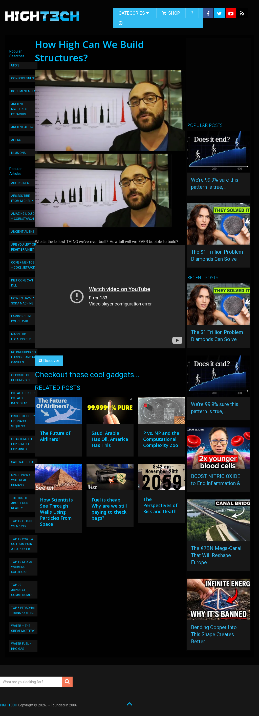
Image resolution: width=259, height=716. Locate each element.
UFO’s (15, 65)
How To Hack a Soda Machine (22, 301)
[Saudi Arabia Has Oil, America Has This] (110, 411)
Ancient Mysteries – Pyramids (20, 109)
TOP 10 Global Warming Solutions (22, 567)
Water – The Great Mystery (23, 628)
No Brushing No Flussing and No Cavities (23, 357)
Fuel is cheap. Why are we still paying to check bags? (109, 509)
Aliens (16, 140)
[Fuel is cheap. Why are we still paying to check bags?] (110, 478)
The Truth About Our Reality (19, 503)
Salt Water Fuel (23, 462)
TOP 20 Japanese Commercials (21, 590)
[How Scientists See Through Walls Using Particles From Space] (58, 478)
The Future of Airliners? (55, 436)
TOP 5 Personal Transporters (23, 610)
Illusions (18, 153)
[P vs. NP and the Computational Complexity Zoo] (161, 411)
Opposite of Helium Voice (21, 377)
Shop (173, 13)
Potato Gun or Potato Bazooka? (23, 398)
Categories (132, 13)
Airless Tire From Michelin (22, 198)
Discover (51, 360)
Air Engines (20, 183)
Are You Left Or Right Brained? (23, 247)
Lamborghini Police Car (21, 319)
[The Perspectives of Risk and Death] (161, 478)
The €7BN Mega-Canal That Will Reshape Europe (216, 555)
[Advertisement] (223, 82)
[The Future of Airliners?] (58, 411)
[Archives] (121, 23)
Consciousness (23, 78)
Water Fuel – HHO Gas (21, 646)
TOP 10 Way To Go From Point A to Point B (22, 544)
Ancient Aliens (22, 127)
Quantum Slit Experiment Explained (21, 444)
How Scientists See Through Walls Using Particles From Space (56, 512)
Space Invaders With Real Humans (23, 480)
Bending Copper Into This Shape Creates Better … (214, 634)
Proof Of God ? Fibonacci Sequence (23, 421)
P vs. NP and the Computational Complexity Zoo (161, 439)
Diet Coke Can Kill (22, 283)
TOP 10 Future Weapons (22, 523)
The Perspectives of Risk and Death (160, 505)
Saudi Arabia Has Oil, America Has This (110, 439)
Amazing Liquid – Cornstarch (23, 216)
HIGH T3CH (8, 705)
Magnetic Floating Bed (21, 336)
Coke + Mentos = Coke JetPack (23, 265)
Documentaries (23, 91)
